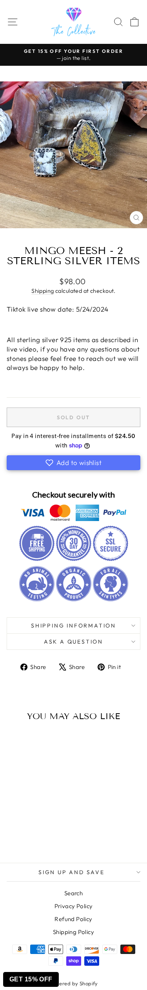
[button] (73, 462)
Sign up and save (71, 872)
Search (73, 893)
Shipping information (73, 625)
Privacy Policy (73, 906)
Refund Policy (73, 919)
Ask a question (73, 641)
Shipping (42, 290)
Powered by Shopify (73, 983)
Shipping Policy (73, 932)
